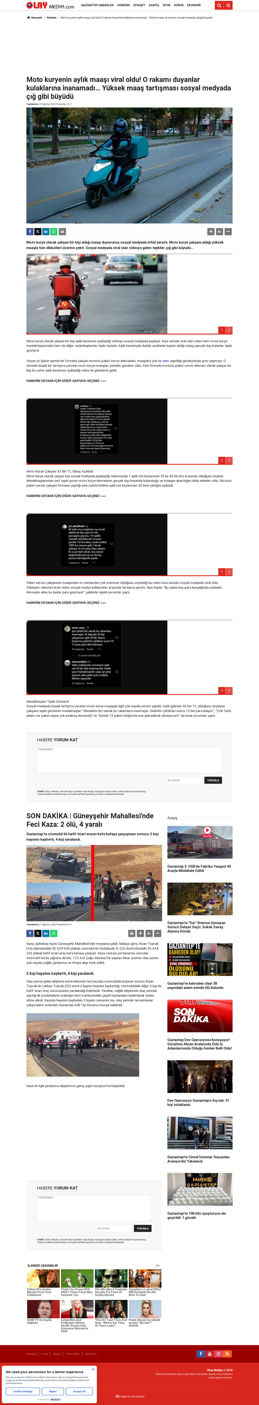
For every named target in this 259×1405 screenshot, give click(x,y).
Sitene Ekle (91, 1353)
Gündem (123, 5)
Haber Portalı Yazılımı (132, 1396)
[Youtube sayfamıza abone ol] (209, 1353)
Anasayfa (36, 17)
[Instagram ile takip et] (218, 1353)
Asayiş (154, 5)
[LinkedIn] (45, 231)
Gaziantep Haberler (97, 5)
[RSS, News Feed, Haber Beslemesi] (227, 1353)
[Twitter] (37, 231)
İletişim (57, 1353)
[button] (210, 231)
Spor (167, 5)
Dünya (179, 5)
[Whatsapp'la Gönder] (53, 231)
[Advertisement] (129, 47)
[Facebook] (29, 231)
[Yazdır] (62, 231)
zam (165, 361)
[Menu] (228, 5)
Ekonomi (194, 5)
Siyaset (139, 5)
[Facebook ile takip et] (200, 1353)
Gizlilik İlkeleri (73, 1353)
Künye (44, 1353)
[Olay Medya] (50, 5)
